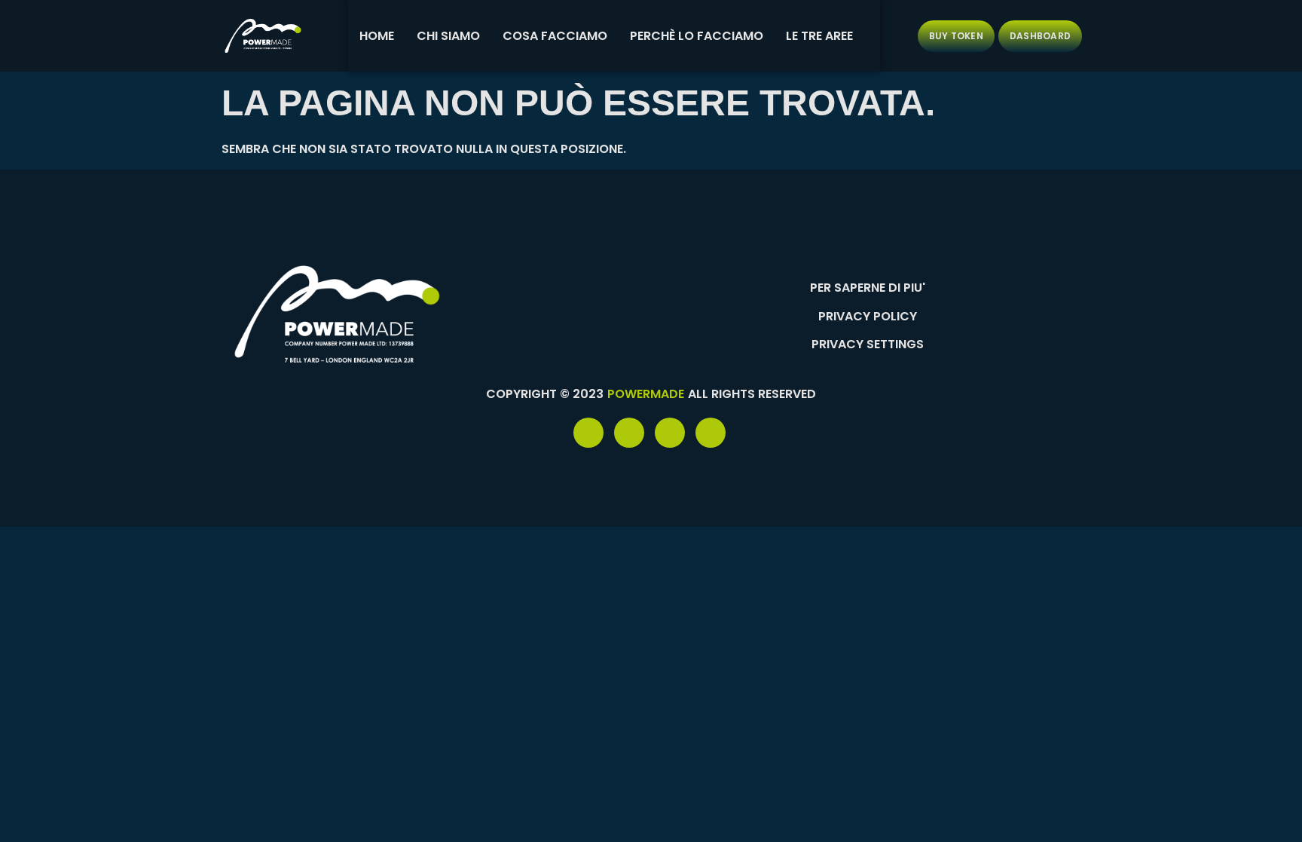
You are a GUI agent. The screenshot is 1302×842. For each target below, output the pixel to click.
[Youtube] (670, 433)
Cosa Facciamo (555, 35)
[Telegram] (629, 433)
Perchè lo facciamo (696, 35)
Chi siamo (448, 35)
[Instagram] (710, 433)
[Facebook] (588, 433)
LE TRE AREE (819, 35)
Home (376, 35)
